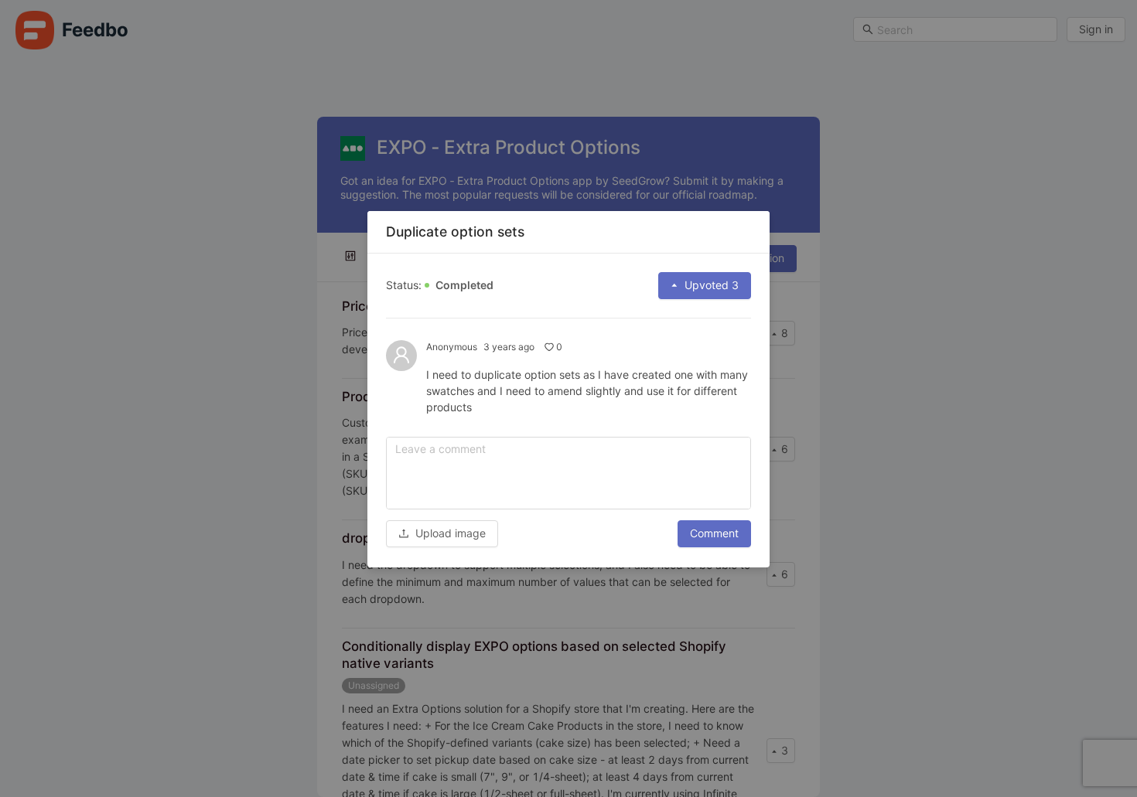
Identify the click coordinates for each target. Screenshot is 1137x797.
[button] (442, 533)
